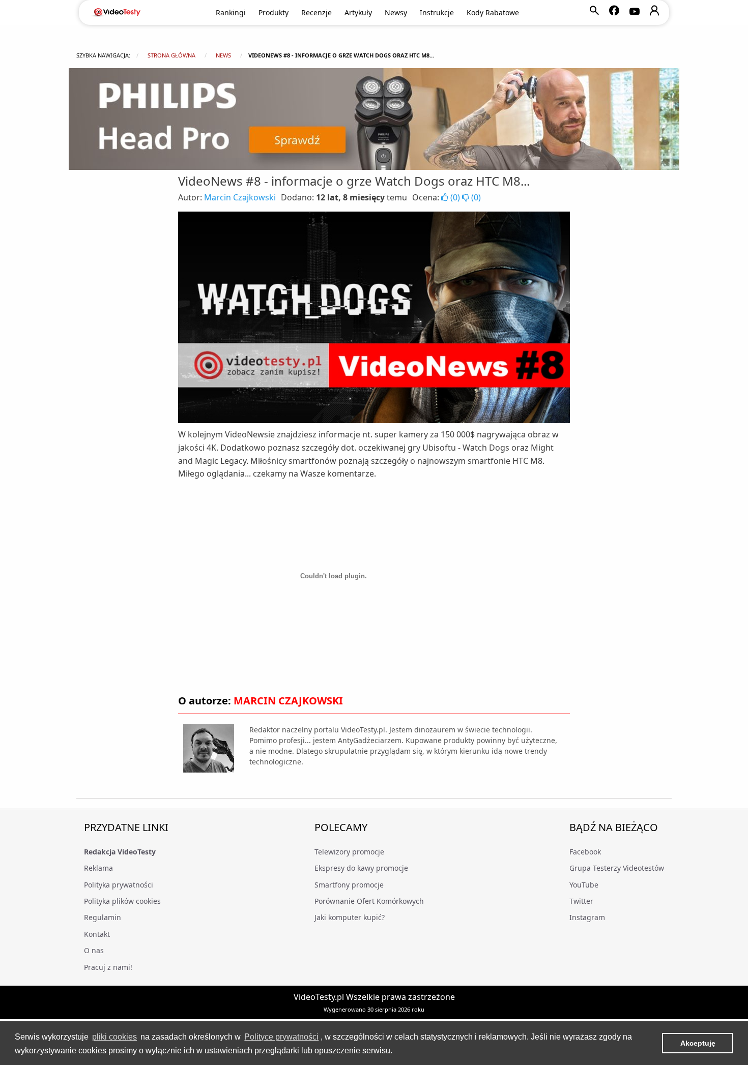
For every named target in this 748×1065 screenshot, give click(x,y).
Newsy (396, 12)
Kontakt (97, 934)
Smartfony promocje (349, 885)
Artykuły (358, 12)
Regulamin (102, 917)
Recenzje (316, 12)
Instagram (587, 917)
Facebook (585, 851)
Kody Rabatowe (493, 12)
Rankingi (231, 12)
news (223, 55)
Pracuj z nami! (108, 967)
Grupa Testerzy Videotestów (616, 868)
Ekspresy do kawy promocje (361, 868)
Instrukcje (437, 12)
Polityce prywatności (281, 1036)
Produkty (273, 12)
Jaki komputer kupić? (349, 917)
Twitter (581, 901)
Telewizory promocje (349, 851)
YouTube (583, 885)
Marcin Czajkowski (240, 197)
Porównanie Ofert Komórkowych (369, 901)
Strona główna (171, 55)
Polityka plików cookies (122, 901)
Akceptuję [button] (697, 1043)
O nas (94, 950)
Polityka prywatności (118, 885)
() (455, 197)
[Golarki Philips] (374, 119)
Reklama (98, 868)
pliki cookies (114, 1036)
